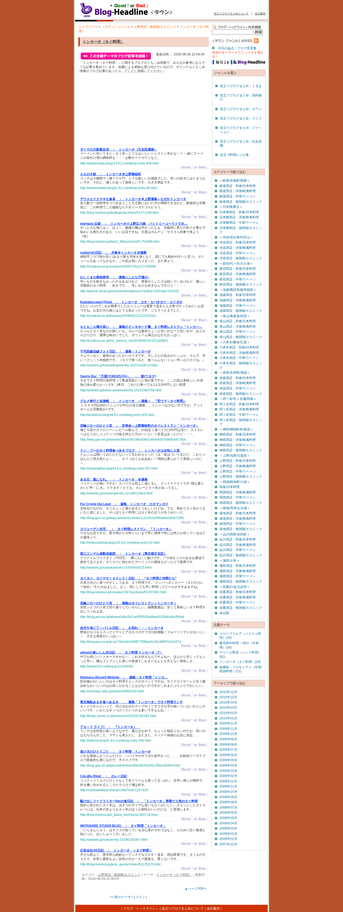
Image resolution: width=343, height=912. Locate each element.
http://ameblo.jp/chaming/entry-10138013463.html (116, 493)
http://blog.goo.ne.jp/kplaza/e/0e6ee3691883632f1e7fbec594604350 (130, 765)
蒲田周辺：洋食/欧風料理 (237, 571)
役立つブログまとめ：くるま (241, 86)
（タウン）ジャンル (115, 27)
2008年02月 (228, 834)
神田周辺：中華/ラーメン (237, 445)
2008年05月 (228, 818)
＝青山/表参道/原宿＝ (234, 316)
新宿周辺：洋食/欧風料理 (237, 274)
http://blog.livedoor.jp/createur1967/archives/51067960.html (123, 592)
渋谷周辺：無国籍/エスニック (240, 258)
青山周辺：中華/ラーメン (237, 331)
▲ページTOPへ (196, 889)
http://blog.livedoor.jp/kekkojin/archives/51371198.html (119, 213)
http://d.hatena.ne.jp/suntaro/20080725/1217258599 (118, 266)
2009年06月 (228, 755)
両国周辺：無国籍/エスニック (240, 503)
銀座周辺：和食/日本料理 (237, 186)
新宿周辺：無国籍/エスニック (240, 284)
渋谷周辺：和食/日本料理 (237, 242)
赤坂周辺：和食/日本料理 (237, 378)
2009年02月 (228, 776)
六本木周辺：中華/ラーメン (239, 358)
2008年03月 (228, 828)
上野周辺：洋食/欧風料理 (237, 466)
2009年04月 (228, 765)
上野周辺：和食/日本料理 (237, 461)
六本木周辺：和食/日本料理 (239, 347)
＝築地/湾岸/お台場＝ (234, 508)
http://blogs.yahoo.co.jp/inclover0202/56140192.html (118, 716)
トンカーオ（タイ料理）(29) (240, 662)
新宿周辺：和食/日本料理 (237, 269)
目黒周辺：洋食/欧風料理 (237, 597)
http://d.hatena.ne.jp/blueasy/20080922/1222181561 (118, 316)
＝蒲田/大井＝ (229, 560)
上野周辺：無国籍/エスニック (155, 27)
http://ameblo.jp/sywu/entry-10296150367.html (113, 840)
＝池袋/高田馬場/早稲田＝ (237, 290)
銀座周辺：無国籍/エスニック (240, 202)
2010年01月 (228, 718)
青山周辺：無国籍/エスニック (240, 337)
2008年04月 (228, 823)
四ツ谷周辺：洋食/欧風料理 (239, 409)
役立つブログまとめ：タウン (241, 109)
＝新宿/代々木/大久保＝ (236, 263)
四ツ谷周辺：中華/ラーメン (239, 414)
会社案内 (260, 13)
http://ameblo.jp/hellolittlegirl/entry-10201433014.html (119, 365)
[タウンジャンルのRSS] (235, 42)
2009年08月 (228, 744)
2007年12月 (228, 844)
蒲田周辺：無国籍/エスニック (240, 581)
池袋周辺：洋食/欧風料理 (237, 300)
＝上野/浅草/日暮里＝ (234, 455)
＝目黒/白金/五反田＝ (234, 587)
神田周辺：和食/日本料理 (237, 434)
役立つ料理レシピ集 (234, 155)
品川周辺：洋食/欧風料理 (237, 545)
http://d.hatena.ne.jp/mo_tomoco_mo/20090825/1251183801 (124, 341)
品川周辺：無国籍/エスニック (240, 555)
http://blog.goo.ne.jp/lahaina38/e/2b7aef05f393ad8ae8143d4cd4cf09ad (132, 617)
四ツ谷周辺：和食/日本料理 (239, 404)
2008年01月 (228, 839)
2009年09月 (228, 739)
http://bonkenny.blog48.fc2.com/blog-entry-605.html (117, 415)
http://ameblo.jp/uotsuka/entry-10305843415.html (115, 567)
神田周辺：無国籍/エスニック (240, 450)
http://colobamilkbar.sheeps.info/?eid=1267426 (114, 790)
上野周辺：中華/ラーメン (237, 471)
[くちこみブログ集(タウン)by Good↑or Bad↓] (138, 17)
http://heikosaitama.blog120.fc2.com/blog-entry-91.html (120, 543)
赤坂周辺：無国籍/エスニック (240, 394)
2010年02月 (228, 713)
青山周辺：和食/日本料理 (237, 321)
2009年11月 (228, 729)
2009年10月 (228, 734)
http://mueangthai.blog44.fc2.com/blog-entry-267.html (119, 468)
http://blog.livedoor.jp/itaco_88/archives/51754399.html (119, 241)
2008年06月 (228, 813)
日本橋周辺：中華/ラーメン (239, 222)
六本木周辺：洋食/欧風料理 (239, 353)
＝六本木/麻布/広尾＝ (234, 342)
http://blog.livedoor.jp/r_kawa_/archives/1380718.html (119, 815)
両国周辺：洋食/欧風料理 (237, 492)
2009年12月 (228, 723)
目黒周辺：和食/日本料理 (237, 592)
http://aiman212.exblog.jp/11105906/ (106, 666)
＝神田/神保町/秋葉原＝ (236, 429)
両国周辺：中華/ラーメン (237, 497)
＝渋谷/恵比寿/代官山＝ (236, 237)
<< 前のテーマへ (122, 897)
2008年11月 (228, 786)
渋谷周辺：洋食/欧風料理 (237, 248)
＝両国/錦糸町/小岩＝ (234, 482)
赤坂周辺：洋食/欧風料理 (237, 383)
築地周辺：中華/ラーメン (237, 524)
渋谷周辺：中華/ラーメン (237, 253)
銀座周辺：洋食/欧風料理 (237, 191)
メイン (140, 897)
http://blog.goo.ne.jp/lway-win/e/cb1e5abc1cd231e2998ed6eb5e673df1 (132, 518)
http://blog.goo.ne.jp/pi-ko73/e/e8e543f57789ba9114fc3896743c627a (130, 642)
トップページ (88, 27)
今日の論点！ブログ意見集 (237, 48)
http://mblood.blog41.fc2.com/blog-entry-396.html (115, 740)
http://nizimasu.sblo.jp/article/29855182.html (112, 691)
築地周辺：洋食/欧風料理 (237, 518)
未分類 (224, 613)
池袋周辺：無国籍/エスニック (240, 311)
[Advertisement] (120, 110)
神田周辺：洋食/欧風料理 (237, 440)
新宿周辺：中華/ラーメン (237, 279)
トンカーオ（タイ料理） (103, 41)
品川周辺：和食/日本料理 (237, 539)
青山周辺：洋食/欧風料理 (237, 326)
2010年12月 (228, 692)
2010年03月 (228, 708)
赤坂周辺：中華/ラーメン (237, 388)
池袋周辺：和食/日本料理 (237, 295)
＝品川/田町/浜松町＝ (234, 534)
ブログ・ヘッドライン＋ (141, 908)
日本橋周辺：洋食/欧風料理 (239, 217)
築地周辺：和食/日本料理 (237, 513)
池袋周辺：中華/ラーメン (237, 305)
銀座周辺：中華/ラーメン (237, 196)
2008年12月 (228, 781)
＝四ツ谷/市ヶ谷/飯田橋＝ (237, 399)
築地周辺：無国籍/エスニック (240, 529)
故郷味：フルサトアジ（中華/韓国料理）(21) (240, 669)
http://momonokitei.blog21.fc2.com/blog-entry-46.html (118, 188)
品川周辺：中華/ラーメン (237, 550)
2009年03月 (228, 771)
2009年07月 (228, 750)
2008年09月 (228, 797)
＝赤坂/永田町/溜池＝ (234, 372)
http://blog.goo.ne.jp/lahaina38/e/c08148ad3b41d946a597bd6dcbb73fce (133, 439)
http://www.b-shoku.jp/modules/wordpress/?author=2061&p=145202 (129, 291)
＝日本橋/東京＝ (231, 207)
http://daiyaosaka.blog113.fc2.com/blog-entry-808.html (119, 163)
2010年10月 (228, 697)
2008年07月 (228, 807)
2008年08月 (228, 802)
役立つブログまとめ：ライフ (241, 118)
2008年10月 (228, 792)
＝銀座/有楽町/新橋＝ (234, 180)
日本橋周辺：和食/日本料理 (239, 212)
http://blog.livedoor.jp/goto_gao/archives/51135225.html (120, 864)
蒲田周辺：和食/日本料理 (237, 566)
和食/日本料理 (229, 487)
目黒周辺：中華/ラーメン (237, 602)
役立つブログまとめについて (231, 13)
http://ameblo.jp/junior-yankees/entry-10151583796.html (121, 390)
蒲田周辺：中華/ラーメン (237, 576)
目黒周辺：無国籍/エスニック (240, 608)
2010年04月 (228, 702)
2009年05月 (228, 760)
